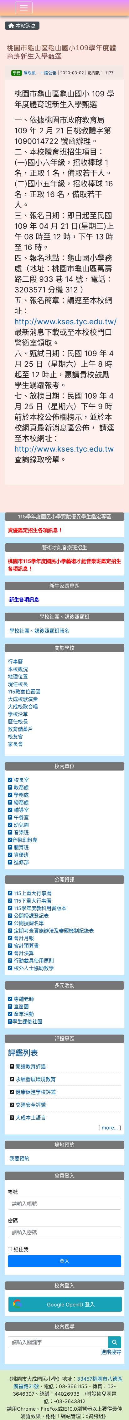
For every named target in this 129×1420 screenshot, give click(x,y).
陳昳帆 (29, 73)
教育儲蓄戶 (20, 729)
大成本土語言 (31, 1117)
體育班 (20, 847)
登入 (64, 1261)
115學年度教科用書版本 (39, 908)
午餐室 (20, 817)
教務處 (20, 787)
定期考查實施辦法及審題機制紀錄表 (53, 931)
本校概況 (18, 669)
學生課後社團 (27, 1021)
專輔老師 (23, 999)
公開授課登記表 (30, 916)
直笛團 (20, 1006)
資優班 (20, 855)
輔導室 (20, 810)
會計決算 (23, 953)
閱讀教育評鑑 (31, 1066)
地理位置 (18, 676)
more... (110, 1127)
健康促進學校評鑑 (36, 1092)
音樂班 (20, 832)
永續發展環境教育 (36, 1079)
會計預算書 (25, 946)
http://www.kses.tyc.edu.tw (64, 448)
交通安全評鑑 (31, 1105)
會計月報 (23, 938)
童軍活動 (23, 1014)
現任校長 (18, 684)
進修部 (20, 862)
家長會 (15, 744)
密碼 (13, 1220)
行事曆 (15, 662)
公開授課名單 (28, 923)
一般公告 (48, 73)
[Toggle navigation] (24, 8)
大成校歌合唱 (23, 706)
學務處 (20, 795)
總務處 (20, 802)
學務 (16, 73)
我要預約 (18, 1158)
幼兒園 (20, 825)
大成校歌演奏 (23, 699)
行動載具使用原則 (33, 960)
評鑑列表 (23, 1052)
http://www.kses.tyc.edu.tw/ (65, 321)
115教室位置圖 (24, 691)
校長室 (20, 780)
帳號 (13, 1192)
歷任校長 (18, 721)
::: (6, 18)
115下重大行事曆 (31, 901)
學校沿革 (18, 714)
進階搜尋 (111, 1352)
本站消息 (25, 25)
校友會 (15, 736)
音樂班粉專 (24, 840)
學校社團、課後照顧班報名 (39, 631)
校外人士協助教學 (33, 968)
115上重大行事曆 (31, 893)
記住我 (20, 1249)
